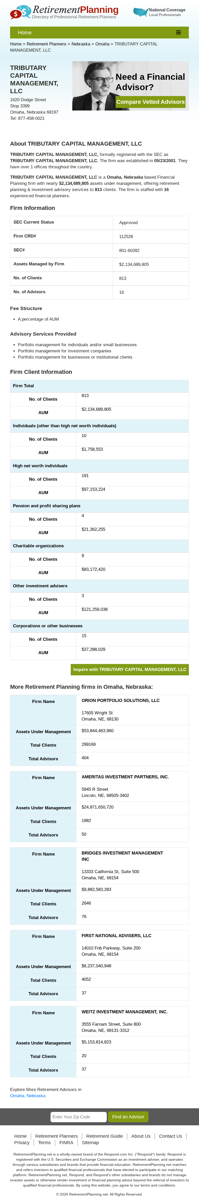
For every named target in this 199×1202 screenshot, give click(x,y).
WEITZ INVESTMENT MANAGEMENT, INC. (125, 1011)
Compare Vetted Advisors (150, 102)
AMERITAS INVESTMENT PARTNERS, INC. (125, 776)
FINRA (66, 1142)
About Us (141, 1136)
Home (25, 32)
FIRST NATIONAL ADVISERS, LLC (116, 935)
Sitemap (90, 1142)
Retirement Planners (56, 1136)
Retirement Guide (104, 1136)
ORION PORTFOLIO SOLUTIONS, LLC (121, 700)
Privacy (22, 1142)
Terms (44, 1142)
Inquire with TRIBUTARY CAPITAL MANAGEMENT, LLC (129, 669)
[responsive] (178, 32)
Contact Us (170, 1136)
